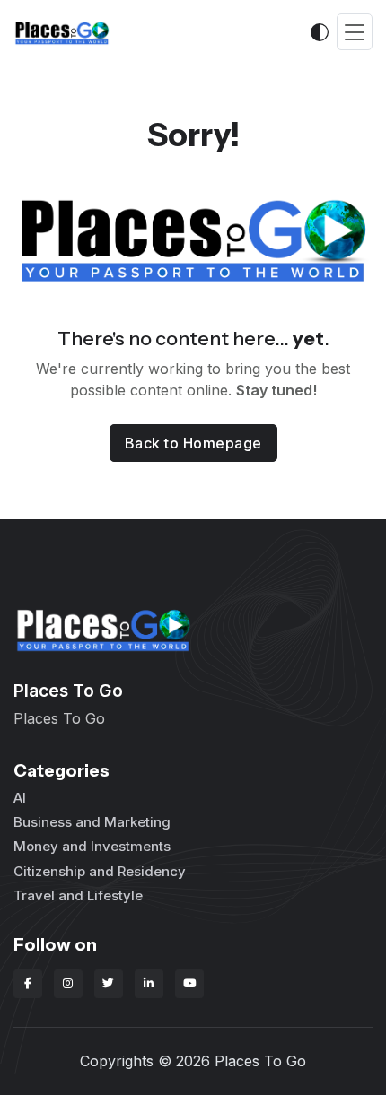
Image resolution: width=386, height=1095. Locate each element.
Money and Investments (92, 846)
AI (19, 797)
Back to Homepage (193, 443)
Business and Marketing (92, 821)
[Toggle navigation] (355, 31)
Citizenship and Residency (99, 871)
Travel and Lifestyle (78, 895)
